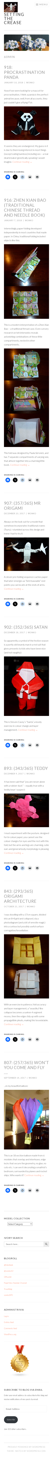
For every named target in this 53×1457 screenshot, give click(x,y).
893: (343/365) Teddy (26, 768)
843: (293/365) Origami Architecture (20, 896)
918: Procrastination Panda (24, 72)
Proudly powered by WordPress (26, 1447)
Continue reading (22, 161)
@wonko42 (8, 1271)
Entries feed (9, 1322)
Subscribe (11, 1419)
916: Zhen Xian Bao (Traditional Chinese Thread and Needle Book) (25, 207)
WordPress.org (10, 1334)
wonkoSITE (8, 1295)
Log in (6, 1316)
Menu (43, 4)
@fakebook (8, 1265)
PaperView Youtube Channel (15, 1283)
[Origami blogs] (20, 1376)
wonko (30, 82)
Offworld (7, 1277)
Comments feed (10, 1328)
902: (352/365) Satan (26, 627)
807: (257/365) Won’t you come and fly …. (26, 1067)
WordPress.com (36, 1451)
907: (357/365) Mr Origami (22, 506)
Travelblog (8, 1289)
